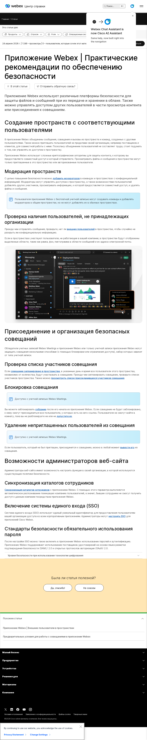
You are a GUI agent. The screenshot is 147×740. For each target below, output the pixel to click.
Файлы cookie (65, 714)
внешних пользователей (81, 229)
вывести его (127, 447)
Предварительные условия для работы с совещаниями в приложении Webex (46, 636)
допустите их (64, 416)
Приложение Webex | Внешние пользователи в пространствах (38, 628)
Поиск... (110, 6)
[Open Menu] (141, 6)
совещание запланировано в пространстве (35, 371)
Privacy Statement (14, 734)
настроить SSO (117, 516)
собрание (40, 409)
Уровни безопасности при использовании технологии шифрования (45, 555)
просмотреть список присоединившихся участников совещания (87, 378)
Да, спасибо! (58, 588)
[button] (132, 6)
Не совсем (89, 588)
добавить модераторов (66, 178)
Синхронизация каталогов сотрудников (27, 489)
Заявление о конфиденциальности (41, 714)
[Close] (80, 726)
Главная (5, 19)
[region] (42, 731)
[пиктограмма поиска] (105, 6)
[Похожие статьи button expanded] (142, 618)
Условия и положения (13, 714)
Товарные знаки (80, 714)
